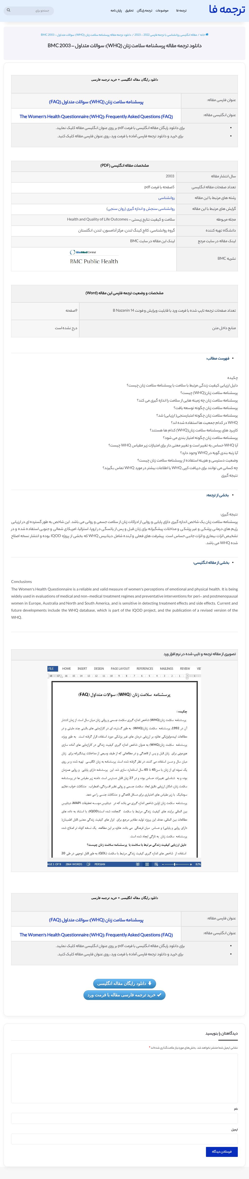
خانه (202, 35)
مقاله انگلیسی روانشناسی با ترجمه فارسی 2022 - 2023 (165, 35)
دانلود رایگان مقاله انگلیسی (121, 983)
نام (236, 1109)
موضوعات (162, 10)
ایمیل (234, 1130)
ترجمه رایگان (144, 10)
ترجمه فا (181, 10)
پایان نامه (116, 10)
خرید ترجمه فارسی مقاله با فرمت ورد (122, 995)
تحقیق (129, 10)
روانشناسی (166, 198)
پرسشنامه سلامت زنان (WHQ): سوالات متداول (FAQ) (96, 102)
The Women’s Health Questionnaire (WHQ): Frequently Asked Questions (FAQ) (96, 117)
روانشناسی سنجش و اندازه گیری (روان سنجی (141, 209)
